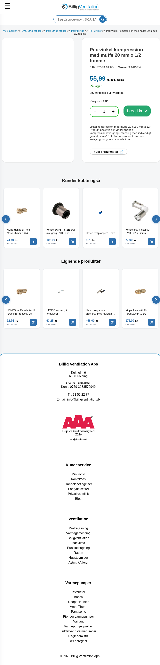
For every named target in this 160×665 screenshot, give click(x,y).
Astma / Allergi (78, 562)
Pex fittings (77, 30)
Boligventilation (78, 538)
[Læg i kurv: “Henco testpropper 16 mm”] (112, 241)
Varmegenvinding (78, 533)
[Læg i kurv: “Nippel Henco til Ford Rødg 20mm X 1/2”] (151, 322)
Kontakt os (78, 479)
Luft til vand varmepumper (78, 631)
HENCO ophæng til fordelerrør (57, 312)
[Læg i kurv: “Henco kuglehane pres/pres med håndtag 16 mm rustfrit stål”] (112, 322)
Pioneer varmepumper (78, 616)
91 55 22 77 (81, 394)
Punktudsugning (78, 548)
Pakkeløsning (78, 528)
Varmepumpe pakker (78, 626)
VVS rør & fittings (31, 30)
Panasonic (78, 611)
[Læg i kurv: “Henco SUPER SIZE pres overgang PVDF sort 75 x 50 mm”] (72, 241)
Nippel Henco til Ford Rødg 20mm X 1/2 (137, 312)
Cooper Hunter (78, 602)
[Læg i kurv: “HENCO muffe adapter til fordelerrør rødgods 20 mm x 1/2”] (33, 322)
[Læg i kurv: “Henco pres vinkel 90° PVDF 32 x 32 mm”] (151, 241)
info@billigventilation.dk (83, 399)
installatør (78, 592)
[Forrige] (6, 219)
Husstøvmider (78, 557)
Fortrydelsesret (78, 489)
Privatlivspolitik (78, 493)
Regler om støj (78, 636)
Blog (78, 498)
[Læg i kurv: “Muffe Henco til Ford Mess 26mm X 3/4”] (33, 241)
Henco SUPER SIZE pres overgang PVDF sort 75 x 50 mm (61, 231)
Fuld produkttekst (106, 151)
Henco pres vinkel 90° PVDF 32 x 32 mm (137, 231)
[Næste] (156, 219)
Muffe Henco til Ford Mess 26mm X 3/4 (18, 231)
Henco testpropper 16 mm (100, 233)
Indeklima (78, 543)
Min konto (78, 474)
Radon (78, 552)
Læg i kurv (137, 110)
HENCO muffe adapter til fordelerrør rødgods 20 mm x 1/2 (21, 312)
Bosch (78, 597)
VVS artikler (10, 30)
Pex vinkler (95, 30)
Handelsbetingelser (78, 484)
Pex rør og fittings (56, 30)
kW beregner (78, 641)
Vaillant (78, 621)
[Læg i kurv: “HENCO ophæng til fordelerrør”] (72, 322)
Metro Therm (78, 606)
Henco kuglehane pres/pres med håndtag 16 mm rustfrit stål (100, 312)
